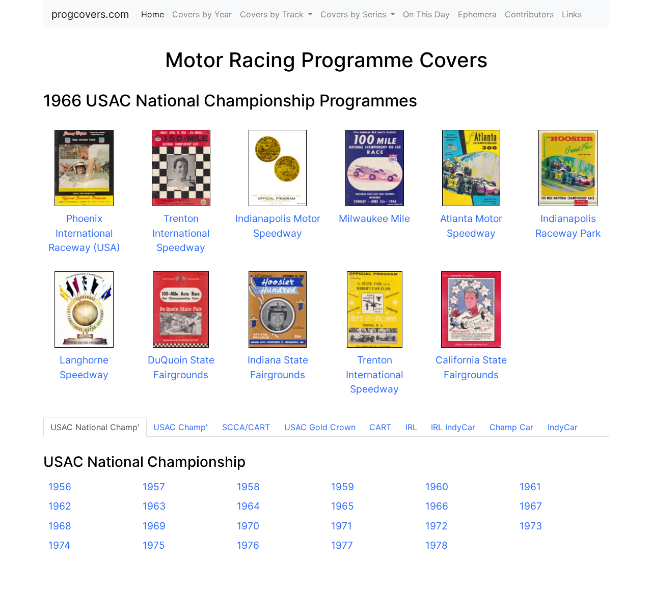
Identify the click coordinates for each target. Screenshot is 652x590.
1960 (436, 487)
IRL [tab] (411, 427)
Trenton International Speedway (181, 233)
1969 (154, 526)
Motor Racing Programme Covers (326, 59)
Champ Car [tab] (511, 427)
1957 (154, 487)
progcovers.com (90, 14)
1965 (342, 506)
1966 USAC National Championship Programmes (230, 100)
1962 (59, 506)
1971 (341, 526)
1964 (248, 506)
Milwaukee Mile (374, 218)
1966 (436, 506)
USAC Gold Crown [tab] (320, 427)
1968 (59, 526)
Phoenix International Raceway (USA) (84, 233)
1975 (154, 545)
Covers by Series (354, 14)
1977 (342, 545)
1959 (342, 487)
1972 (436, 526)
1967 (531, 506)
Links (572, 14)
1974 (59, 545)
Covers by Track (273, 14)
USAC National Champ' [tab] (95, 427)
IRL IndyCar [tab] (453, 427)
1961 (530, 487)
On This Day (426, 14)
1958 (248, 487)
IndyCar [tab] (563, 427)
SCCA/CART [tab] (246, 427)
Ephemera (477, 14)
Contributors (529, 14)
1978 (436, 545)
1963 (154, 506)
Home (154, 14)
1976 (248, 545)
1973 (531, 526)
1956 (59, 487)
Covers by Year (202, 14)
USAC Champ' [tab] (180, 427)
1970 (248, 526)
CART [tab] (380, 427)
